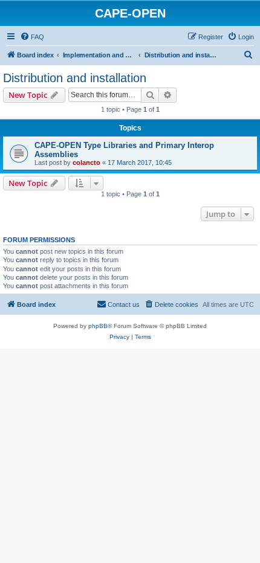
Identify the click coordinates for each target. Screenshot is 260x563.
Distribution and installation (74, 78)
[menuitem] (32, 37)
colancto (86, 162)
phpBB (98, 326)
